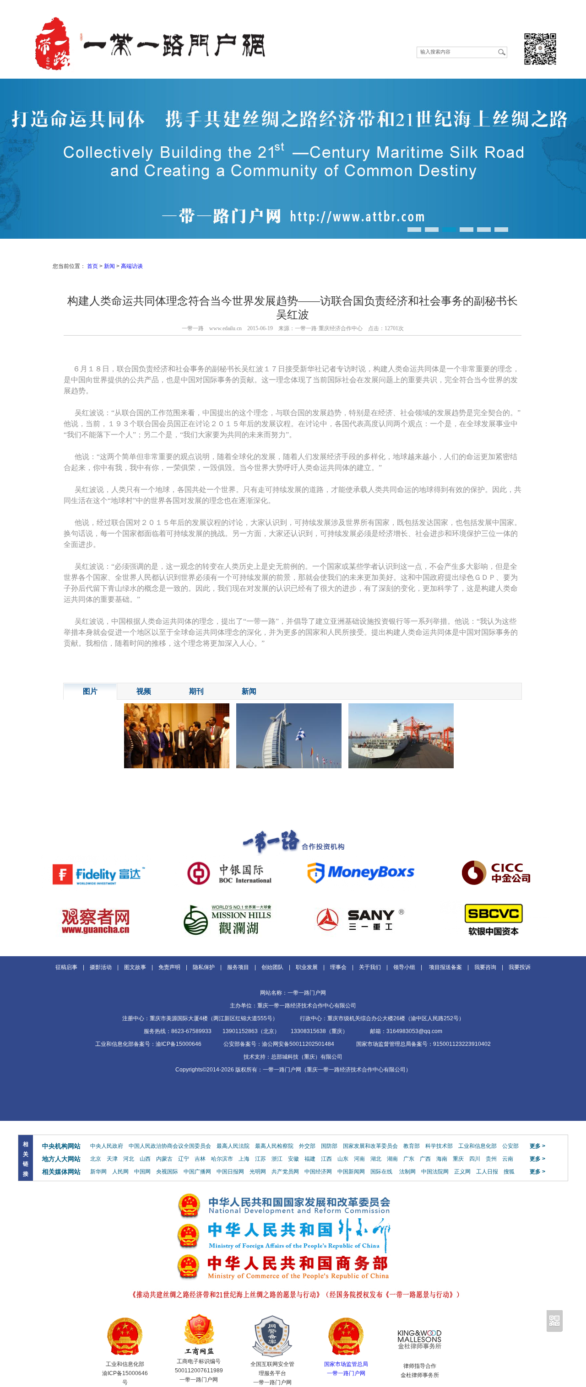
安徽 (293, 1159)
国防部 (329, 1146)
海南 (441, 1159)
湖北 (375, 1159)
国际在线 (381, 1171)
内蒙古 (164, 1159)
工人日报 (487, 1171)
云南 (507, 1159)
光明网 (258, 1171)
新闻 (109, 266)
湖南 (392, 1159)
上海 (244, 1159)
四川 (474, 1159)
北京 (95, 1159)
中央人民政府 (106, 1146)
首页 (92, 266)
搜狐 (509, 1171)
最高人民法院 (233, 1146)
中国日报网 (230, 1171)
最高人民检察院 (274, 1146)
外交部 (307, 1146)
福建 (309, 1159)
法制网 (407, 1171)
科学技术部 (439, 1146)
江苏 (260, 1159)
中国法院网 (435, 1171)
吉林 (200, 1159)
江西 (326, 1159)
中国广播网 (197, 1171)
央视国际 (167, 1171)
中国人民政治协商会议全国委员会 (170, 1146)
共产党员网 (285, 1171)
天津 (112, 1159)
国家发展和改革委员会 (370, 1146)
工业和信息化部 (477, 1146)
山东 (342, 1159)
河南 (359, 1159)
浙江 (276, 1159)
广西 (425, 1159)
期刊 (196, 691)
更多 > (537, 1146)
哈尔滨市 (222, 1159)
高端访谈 (132, 266)
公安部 (510, 1146)
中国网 (142, 1171)
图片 (90, 691)
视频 (143, 691)
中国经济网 (318, 1171)
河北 (128, 1159)
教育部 (411, 1146)
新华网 (98, 1171)
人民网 (120, 1171)
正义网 (462, 1171)
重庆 (458, 1159)
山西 (145, 1159)
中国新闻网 (351, 1171)
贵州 (491, 1159)
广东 (408, 1159)
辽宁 (183, 1159)
